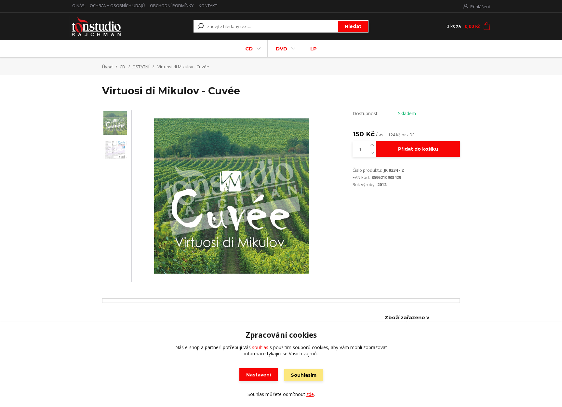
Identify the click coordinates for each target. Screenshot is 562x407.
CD (249, 49)
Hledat (353, 26)
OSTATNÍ (140, 67)
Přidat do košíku (418, 149)
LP (313, 49)
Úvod (107, 67)
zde (310, 394)
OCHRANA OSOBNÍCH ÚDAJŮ (117, 5)
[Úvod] (109, 26)
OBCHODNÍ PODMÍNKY (172, 5)
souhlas (260, 347)
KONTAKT (208, 5)
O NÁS (78, 5)
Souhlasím (303, 375)
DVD (281, 49)
